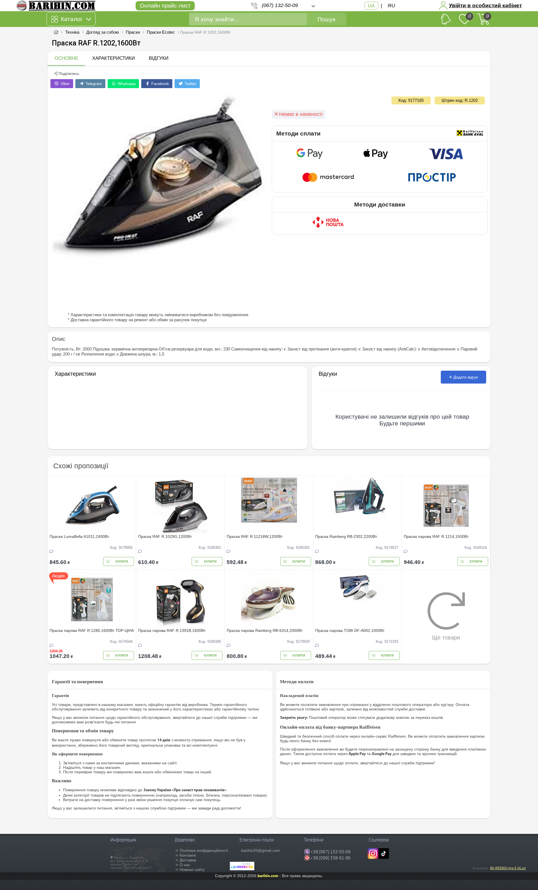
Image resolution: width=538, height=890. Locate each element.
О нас (185, 865)
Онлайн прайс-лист (165, 6)
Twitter (190, 83)
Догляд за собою (102, 32)
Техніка (72, 32)
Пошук (326, 19)
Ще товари (446, 637)
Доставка (188, 860)
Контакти (188, 855)
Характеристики (113, 58)
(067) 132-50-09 (280, 5)
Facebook (159, 83)
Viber (64, 83)
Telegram (93, 83)
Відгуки (158, 58)
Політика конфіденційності (204, 850)
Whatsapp (126, 83)
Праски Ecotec (161, 32)
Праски (133, 32)
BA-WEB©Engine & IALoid (508, 868)
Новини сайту (192, 869)
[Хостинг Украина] (242, 869)
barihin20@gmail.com (260, 850)
